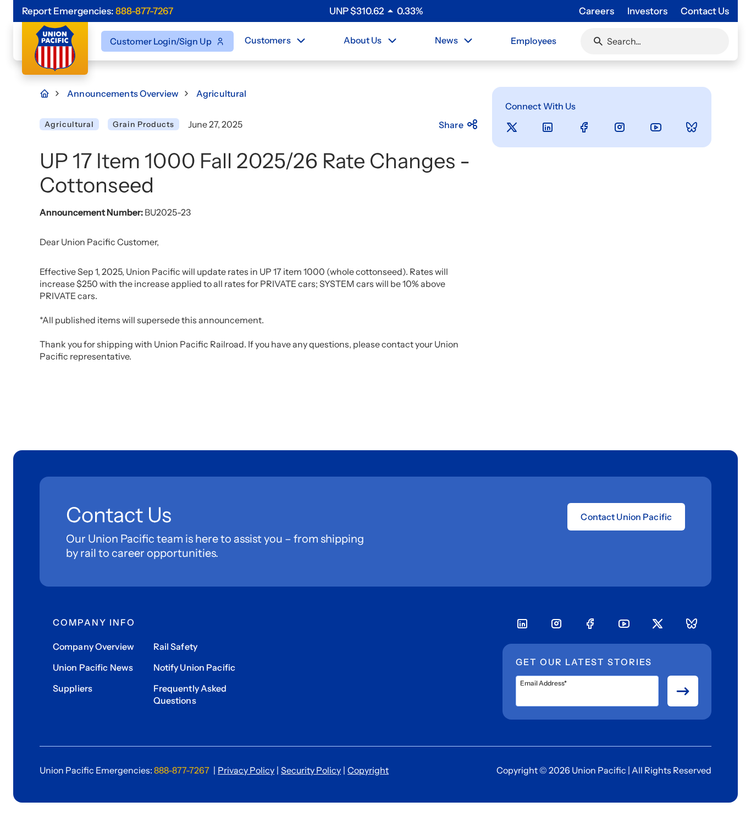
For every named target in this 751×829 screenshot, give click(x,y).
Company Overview (93, 646)
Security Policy (311, 770)
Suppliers (72, 688)
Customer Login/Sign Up (161, 41)
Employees (533, 40)
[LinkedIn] (547, 127)
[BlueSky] (691, 127)
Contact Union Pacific (626, 516)
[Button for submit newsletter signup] (682, 691)
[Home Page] (51, 93)
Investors (647, 10)
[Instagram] (619, 127)
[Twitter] (511, 127)
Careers (596, 10)
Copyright (368, 770)
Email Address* (543, 683)
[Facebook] (583, 127)
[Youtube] (655, 127)
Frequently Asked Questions (190, 694)
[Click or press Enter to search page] (598, 41)
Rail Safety (175, 646)
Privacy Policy (246, 770)
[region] (376, 11)
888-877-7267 (144, 10)
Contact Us (705, 10)
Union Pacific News (93, 667)
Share (451, 124)
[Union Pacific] (55, 48)
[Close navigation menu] (300, 40)
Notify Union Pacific (194, 667)
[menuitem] (276, 41)
